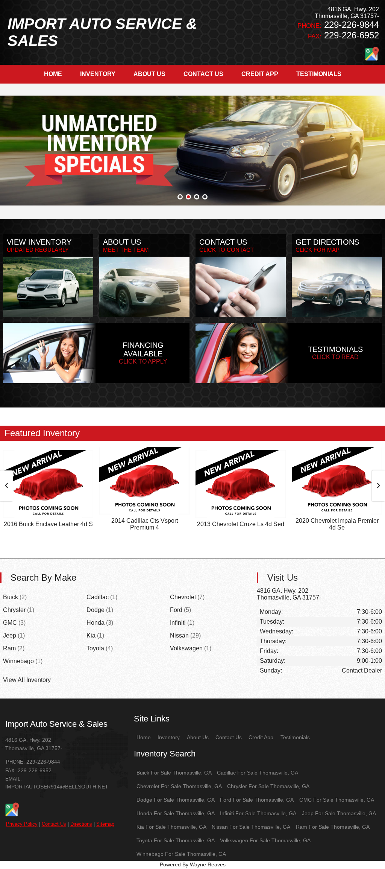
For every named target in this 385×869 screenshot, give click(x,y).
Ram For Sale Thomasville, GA (333, 827)
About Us (198, 737)
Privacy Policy (22, 824)
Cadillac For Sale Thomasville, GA (257, 773)
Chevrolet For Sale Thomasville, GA (179, 786)
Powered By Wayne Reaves (193, 864)
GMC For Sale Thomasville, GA (336, 800)
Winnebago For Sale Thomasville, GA (181, 854)
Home (143, 737)
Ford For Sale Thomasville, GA (257, 800)
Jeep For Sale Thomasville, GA (339, 813)
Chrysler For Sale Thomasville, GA (268, 786)
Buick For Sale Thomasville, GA (174, 773)
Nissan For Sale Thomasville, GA (251, 827)
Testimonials (295, 737)
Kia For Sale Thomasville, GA (171, 827)
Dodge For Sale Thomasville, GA (175, 800)
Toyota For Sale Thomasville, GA (175, 840)
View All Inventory (27, 680)
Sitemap (105, 824)
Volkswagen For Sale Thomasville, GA (265, 840)
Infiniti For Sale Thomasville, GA (258, 813)
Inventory (169, 737)
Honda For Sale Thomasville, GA (175, 813)
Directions (81, 824)
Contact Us (54, 824)
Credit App (261, 737)
